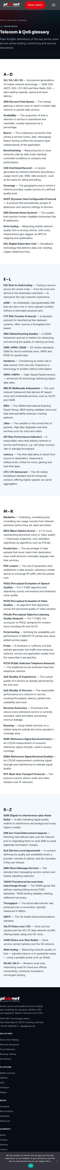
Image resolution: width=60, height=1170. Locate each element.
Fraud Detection (7, 1049)
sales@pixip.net (27, 1026)
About (3, 1135)
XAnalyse (4, 1087)
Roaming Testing (8, 1054)
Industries (4, 1116)
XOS (2, 1082)
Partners (4, 1144)
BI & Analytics (6, 1111)
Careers (3, 1140)
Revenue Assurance (9, 1044)
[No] (56, 1160)
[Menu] (54, 5)
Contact (4, 1149)
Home (2, 20)
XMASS (3, 1078)
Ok (30, 1165)
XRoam (3, 1092)
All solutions (5, 1059)
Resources (12, 20)
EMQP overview (7, 1073)
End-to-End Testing (9, 1039)
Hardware (4, 1106)
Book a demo (35, 4)
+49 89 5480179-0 (9, 1026)
